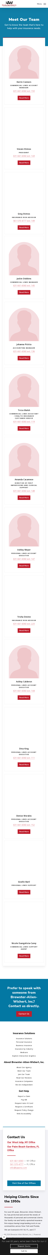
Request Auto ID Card (24, 1103)
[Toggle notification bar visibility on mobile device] (4, 1237)
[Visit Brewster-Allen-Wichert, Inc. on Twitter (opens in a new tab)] (9, 1174)
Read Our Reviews (24, 1078)
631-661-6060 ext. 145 (24, 285)
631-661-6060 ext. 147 (24, 559)
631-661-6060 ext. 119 (24, 421)
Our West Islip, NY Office (21, 1142)
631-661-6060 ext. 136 (24, 351)
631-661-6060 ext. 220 (24, 623)
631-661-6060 (16, 1160)
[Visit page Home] (9, 3)
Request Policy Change (24, 1110)
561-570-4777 (16, 1164)
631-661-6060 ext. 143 (24, 156)
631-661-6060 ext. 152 (24, 824)
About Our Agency (24, 1067)
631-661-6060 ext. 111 (24, 757)
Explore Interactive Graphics (24, 1056)
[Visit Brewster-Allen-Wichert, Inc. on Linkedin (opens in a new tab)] (19, 1174)
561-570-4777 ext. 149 (24, 220)
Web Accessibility (24, 1113)
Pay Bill (24, 1100)
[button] (41, 3)
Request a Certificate (24, 1106)
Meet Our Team (24, 1071)
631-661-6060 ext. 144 (24, 690)
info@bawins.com (18, 1167)
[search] (34, 3)
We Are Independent (24, 1085)
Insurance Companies (24, 1081)
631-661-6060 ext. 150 (24, 91)
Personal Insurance (24, 1042)
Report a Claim (24, 1096)
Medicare (24, 1052)
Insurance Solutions (24, 1038)
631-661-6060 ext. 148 (24, 491)
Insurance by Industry (24, 1049)
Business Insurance (24, 1045)
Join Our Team (24, 1074)
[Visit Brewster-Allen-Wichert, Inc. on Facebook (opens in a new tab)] (14, 1174)
